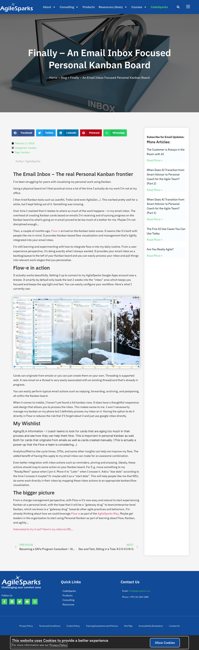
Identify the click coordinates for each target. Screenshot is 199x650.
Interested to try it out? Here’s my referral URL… (43, 529)
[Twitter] (19, 601)
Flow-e (55, 231)
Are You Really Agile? (160, 249)
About (47, 7)
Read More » (154, 160)
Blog (64, 77)
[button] (178, 7)
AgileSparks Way (108, 513)
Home (53, 77)
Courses (136, 7)
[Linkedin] (12, 601)
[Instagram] (35, 601)
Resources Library (111, 7)
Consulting (67, 7)
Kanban (32, 147)
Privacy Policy (26, 625)
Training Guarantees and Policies (102, 625)
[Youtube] (27, 601)
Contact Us (174, 625)
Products (89, 7)
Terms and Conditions (49, 625)
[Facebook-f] (4, 601)
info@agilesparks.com (139, 590)
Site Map (128, 625)
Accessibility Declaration (151, 625)
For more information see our (39, 645)
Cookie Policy (73, 625)
